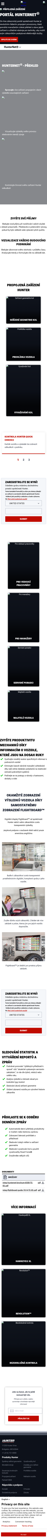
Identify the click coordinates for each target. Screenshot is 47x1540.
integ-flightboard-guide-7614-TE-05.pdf (20, 1190)
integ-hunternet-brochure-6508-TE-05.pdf (18, 1184)
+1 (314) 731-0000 (9, 1453)
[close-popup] (44, 1499)
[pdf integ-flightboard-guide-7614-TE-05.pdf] (42, 1190)
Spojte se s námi (9, 40)
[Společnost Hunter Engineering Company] (23, 4)
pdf (39, 1182)
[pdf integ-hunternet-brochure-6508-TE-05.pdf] (42, 1184)
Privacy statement (9, 1526)
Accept (23, 1534)
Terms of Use (27, 1526)
